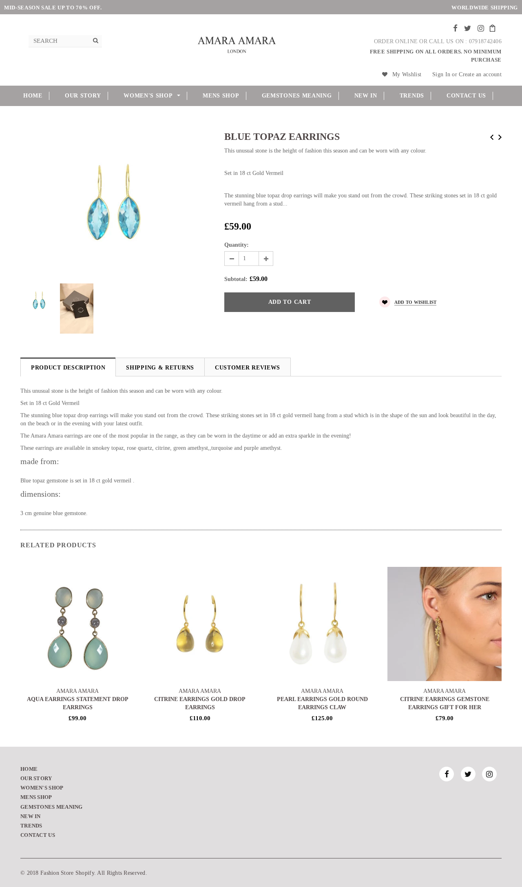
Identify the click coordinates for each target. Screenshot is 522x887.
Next (500, 137)
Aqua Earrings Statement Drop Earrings (77, 703)
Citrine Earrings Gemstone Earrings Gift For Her (444, 703)
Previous (491, 137)
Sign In (441, 74)
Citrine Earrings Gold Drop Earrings (200, 703)
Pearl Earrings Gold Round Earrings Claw (322, 703)
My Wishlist (406, 74)
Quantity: (236, 245)
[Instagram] (481, 28)
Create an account (480, 74)
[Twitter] (467, 28)
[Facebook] (455, 28)
